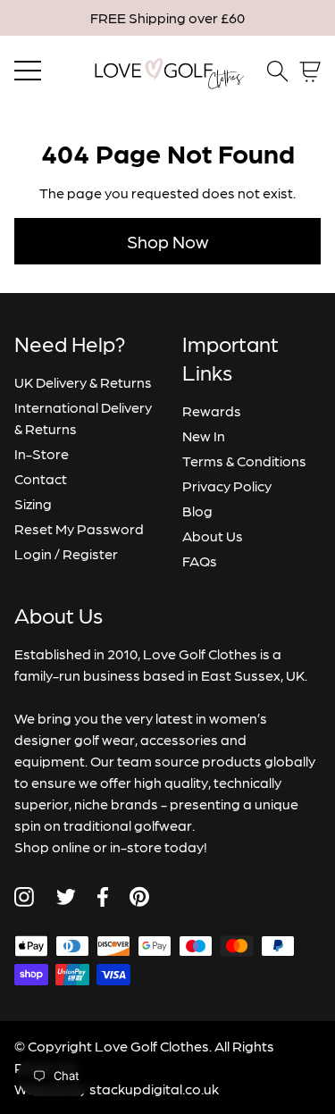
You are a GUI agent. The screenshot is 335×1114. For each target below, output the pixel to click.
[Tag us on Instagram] (24, 897)
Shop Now (167, 241)
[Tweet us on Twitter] (65, 897)
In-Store (41, 453)
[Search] (278, 71)
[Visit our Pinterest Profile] (139, 896)
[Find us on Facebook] (102, 897)
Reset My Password (79, 528)
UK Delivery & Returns (83, 381)
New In (203, 435)
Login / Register (66, 553)
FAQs (199, 560)
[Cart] (310, 72)
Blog (197, 510)
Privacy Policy (227, 485)
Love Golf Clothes (152, 1045)
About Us (212, 535)
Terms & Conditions (244, 460)
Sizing (33, 503)
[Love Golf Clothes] (168, 71)
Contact (40, 478)
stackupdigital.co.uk (154, 1088)
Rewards (211, 410)
